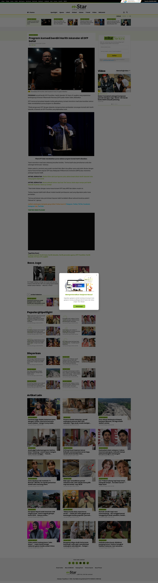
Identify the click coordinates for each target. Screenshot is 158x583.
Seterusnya (79, 306)
